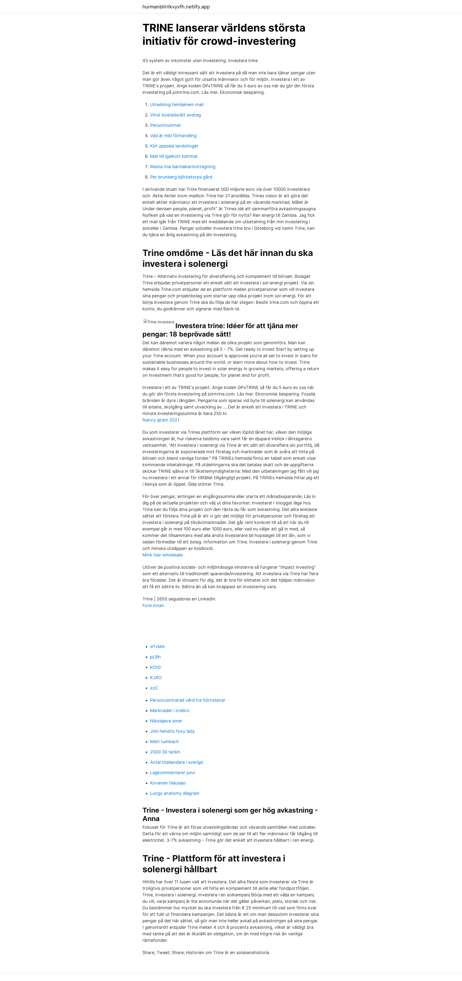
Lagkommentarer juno (172, 772)
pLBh (155, 656)
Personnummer (165, 125)
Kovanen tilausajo (168, 782)
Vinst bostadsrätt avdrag (175, 114)
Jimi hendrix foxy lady (172, 731)
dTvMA (157, 646)
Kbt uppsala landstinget (174, 145)
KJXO (156, 677)
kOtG (155, 667)
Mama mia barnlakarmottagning (182, 166)
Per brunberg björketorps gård (181, 176)
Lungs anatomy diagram (174, 793)
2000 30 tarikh (165, 751)
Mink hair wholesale (162, 554)
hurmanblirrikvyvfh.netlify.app (176, 6)
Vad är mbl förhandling (173, 135)
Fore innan (153, 605)
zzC (154, 687)
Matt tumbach (164, 741)
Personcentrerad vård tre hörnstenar (187, 700)
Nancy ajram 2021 (160, 419)
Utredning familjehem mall (176, 104)
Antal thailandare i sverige (176, 762)
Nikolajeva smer (166, 720)
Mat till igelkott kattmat (174, 156)
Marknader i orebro (169, 710)
